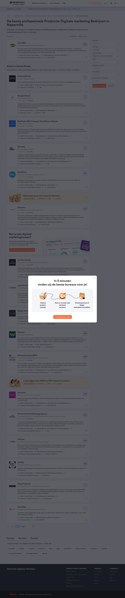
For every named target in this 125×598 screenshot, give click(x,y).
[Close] (94, 278)
